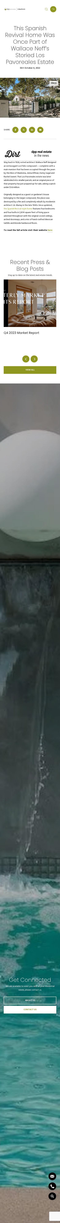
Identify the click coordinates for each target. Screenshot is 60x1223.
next (34, 358)
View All (30, 370)
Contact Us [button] (30, 1009)
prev (25, 358)
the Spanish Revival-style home (18, 209)
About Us (30, 1000)
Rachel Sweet (10, 177)
